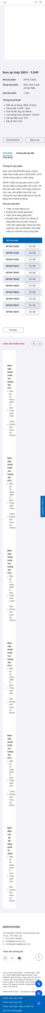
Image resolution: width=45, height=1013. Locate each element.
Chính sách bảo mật (12, 1002)
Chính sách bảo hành (13, 998)
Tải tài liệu (13, 330)
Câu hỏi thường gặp (12, 1010)
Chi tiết (32, 246)
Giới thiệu (8, 153)
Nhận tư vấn (35, 140)
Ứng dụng (8, 157)
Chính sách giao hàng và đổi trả (18, 1006)
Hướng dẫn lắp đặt (25, 153)
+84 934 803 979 (12, 140)
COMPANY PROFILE (43, 506)
